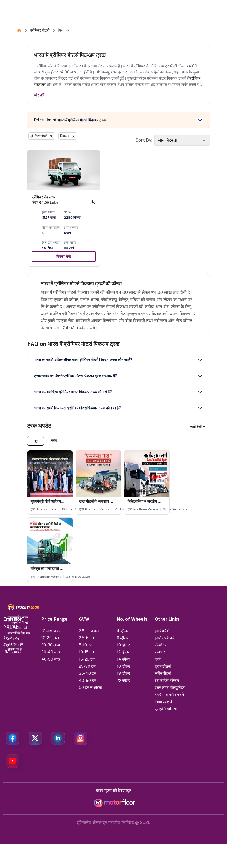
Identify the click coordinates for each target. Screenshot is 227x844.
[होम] (19, 30)
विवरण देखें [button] (63, 256)
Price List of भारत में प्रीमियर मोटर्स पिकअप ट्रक (70, 120)
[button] (198, 427)
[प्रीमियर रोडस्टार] (63, 170)
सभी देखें (196, 426)
